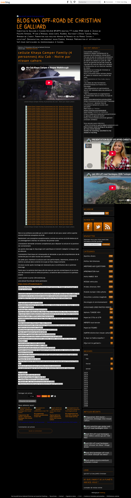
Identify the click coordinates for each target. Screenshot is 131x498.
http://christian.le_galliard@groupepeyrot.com (101, 125)
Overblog (102, 492)
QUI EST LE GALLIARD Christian (95, 474)
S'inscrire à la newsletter (27, 401)
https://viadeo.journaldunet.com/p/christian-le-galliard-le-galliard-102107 (100, 115)
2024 (86, 375)
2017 (86, 388)
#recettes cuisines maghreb (95, 297)
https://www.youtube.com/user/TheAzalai (99, 101)
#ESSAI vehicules (91, 282)
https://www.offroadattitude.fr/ (30, 284)
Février (88, 364)
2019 (86, 384)
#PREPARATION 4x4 (32, 49)
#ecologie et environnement (95, 302)
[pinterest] (74, 2)
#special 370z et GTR (92, 317)
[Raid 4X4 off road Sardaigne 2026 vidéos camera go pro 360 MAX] (98, 437)
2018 (86, 386)
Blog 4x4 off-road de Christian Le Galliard (59, 23)
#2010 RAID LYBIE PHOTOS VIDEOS (97, 307)
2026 (86, 355)
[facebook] (67, 2)
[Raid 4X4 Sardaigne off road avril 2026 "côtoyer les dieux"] (98, 454)
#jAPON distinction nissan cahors (97, 333)
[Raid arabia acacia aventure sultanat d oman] (98, 462)
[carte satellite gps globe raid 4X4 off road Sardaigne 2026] (98, 428)
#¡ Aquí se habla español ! (94, 338)
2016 (86, 390)
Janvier (88, 369)
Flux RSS (107, 226)
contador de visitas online (93, 488)
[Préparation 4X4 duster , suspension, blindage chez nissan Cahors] (98, 421)
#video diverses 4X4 (92, 287)
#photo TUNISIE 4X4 (92, 312)
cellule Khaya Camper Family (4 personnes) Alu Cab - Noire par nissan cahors (45, 57)
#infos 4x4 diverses (92, 261)
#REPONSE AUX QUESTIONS (94, 266)
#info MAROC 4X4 (91, 277)
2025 (86, 373)
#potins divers (89, 256)
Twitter (98, 226)
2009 (86, 404)
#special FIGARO (90, 328)
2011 (86, 400)
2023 (86, 377)
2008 (86, 406)
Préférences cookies (113, 496)
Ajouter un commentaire (35, 431)
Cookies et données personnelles (94, 496)
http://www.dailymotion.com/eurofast (98, 99)
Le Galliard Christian (27, 496)
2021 (86, 380)
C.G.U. (80, 496)
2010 (86, 402)
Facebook (88, 226)
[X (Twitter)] (71, 2)
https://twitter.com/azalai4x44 (95, 110)
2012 (86, 398)
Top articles (53, 496)
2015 (86, 392)
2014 (86, 394)
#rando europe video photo (95, 292)
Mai (87, 359)
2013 (86, 396)
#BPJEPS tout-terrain (92, 323)
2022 (86, 379)
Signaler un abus (71, 496)
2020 (86, 382)
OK (107, 213)
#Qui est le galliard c (92, 343)
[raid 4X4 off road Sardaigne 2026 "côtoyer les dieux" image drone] (98, 447)
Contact (61, 496)
